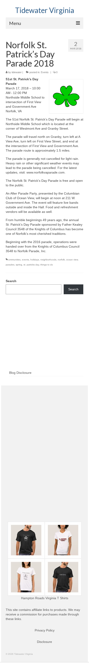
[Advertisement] (44, 339)
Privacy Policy (45, 630)
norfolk (61, 259)
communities (14, 259)
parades (10, 264)
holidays (34, 259)
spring (19, 264)
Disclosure (44, 642)
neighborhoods (48, 259)
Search (11, 281)
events (25, 259)
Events (45, 72)
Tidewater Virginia (44, 10)
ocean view (72, 259)
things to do (46, 264)
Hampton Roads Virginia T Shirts (44, 598)
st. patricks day (31, 264)
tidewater (17, 72)
